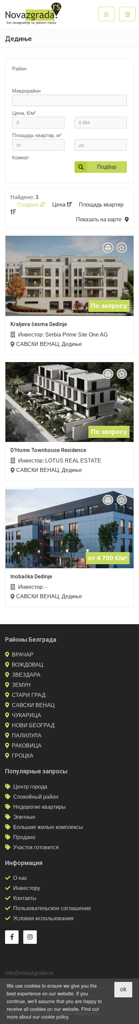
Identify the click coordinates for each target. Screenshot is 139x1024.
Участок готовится (36, 847)
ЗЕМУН (21, 685)
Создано (28, 204)
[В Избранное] (122, 248)
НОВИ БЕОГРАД (33, 725)
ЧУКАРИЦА (26, 715)
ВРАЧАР (22, 655)
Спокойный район (35, 797)
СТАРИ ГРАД (29, 695)
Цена (59, 204)
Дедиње (72, 344)
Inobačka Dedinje (31, 576)
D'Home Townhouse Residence (48, 450)
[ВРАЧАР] (66, 78)
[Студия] (35, 167)
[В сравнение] (108, 248)
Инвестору (26, 888)
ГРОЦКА (22, 756)
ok (123, 989)
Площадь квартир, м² (36, 135)
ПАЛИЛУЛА (26, 735)
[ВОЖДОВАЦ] (66, 83)
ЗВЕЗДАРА (26, 675)
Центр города (30, 787)
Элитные (24, 817)
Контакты (24, 898)
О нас (20, 878)
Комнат (20, 157)
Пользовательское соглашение (52, 908)
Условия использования (43, 918)
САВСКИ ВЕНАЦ (37, 344)
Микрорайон (26, 91)
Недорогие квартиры (39, 807)
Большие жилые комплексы (48, 827)
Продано (24, 837)
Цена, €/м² (24, 113)
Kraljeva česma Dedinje (38, 324)
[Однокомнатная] (35, 172)
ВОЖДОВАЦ (27, 665)
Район (19, 68)
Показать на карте (98, 219)
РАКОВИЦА (26, 745)
